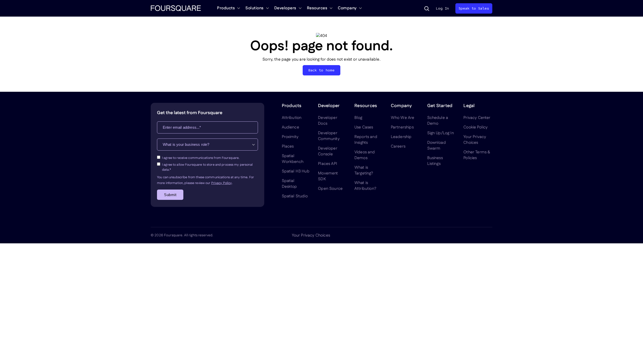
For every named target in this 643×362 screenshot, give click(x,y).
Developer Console (327, 151)
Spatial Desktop (289, 184)
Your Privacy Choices (474, 140)
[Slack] (489, 235)
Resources (317, 8)
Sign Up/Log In (440, 133)
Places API (327, 164)
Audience (290, 127)
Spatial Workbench (292, 159)
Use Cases (363, 127)
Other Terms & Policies (476, 155)
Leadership (401, 137)
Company (347, 8)
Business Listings (435, 161)
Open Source (330, 189)
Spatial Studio (295, 196)
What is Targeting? (363, 170)
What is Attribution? (365, 186)
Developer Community (328, 136)
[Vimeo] (477, 235)
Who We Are (402, 118)
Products (226, 8)
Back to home (321, 70)
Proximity (290, 137)
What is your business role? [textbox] (186, 144)
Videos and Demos (364, 155)
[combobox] (207, 145)
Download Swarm (436, 145)
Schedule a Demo (437, 120)
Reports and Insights (365, 140)
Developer (329, 106)
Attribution (292, 118)
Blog (358, 118)
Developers (285, 8)
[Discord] (465, 235)
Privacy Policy (221, 183)
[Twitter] (453, 235)
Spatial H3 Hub (295, 171)
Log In (442, 8)
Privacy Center (476, 118)
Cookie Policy (475, 127)
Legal (468, 106)
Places (288, 146)
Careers (398, 146)
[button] (426, 8)
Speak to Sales (474, 8)
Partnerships (402, 127)
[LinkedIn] (441, 235)
